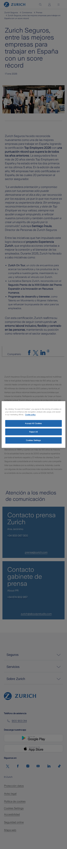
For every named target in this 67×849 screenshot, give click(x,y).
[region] (33, 424)
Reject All (33, 432)
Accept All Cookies (33, 423)
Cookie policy (30, 415)
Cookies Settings (33, 440)
